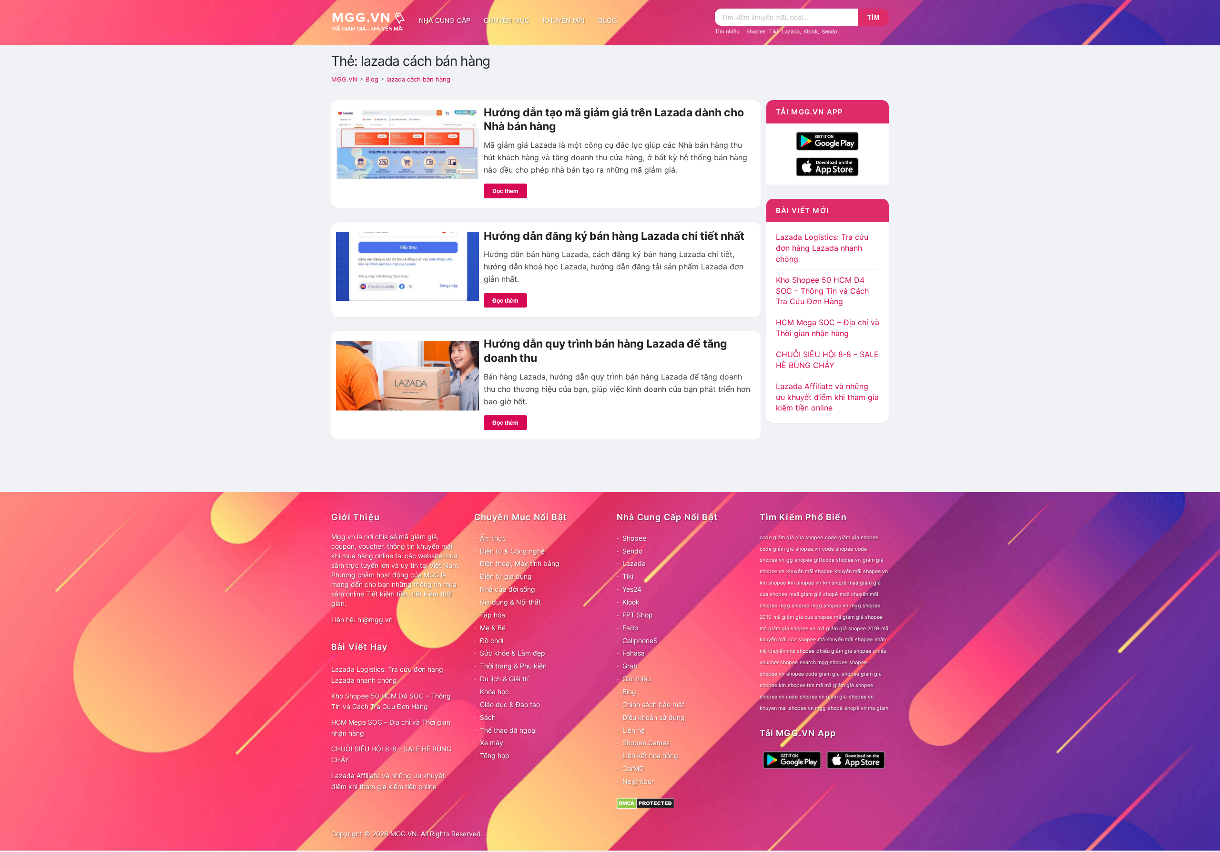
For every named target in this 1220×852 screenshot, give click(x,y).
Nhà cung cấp (444, 20)
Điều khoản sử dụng (653, 717)
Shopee (755, 31)
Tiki (773, 31)
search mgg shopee (823, 662)
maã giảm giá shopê (813, 594)
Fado (630, 628)
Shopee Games (646, 743)
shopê (835, 708)
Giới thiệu (636, 679)
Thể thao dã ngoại (508, 730)
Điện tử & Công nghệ (512, 551)
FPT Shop (637, 615)
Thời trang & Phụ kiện (513, 666)
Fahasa (633, 653)
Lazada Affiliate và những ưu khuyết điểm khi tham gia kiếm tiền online (827, 397)
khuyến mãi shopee (809, 571)
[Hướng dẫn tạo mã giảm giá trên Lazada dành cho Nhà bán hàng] (407, 143)
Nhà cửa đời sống (507, 589)
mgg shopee (794, 606)
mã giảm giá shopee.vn (787, 629)
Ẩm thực (493, 538)
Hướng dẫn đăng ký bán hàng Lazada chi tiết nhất (614, 236)
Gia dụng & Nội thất (510, 602)
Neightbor (638, 781)
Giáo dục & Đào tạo (510, 704)
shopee (858, 662)
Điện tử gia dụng (506, 576)
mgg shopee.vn (829, 606)
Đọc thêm (505, 190)
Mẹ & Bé (493, 628)
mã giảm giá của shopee (802, 617)
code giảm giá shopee (851, 537)
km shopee (773, 583)
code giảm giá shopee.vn (790, 549)
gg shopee (799, 560)
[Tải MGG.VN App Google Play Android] (827, 140)
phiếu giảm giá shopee (843, 651)
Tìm (873, 17)
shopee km (773, 685)
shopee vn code (779, 697)
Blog (607, 20)
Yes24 (631, 589)
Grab (630, 666)
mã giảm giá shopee (858, 617)
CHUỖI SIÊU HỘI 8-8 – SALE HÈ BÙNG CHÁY (391, 754)
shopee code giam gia (813, 674)
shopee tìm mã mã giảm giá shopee (830, 685)
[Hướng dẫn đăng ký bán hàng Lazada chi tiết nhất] (407, 265)
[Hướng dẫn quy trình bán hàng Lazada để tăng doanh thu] (407, 375)
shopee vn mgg (807, 708)
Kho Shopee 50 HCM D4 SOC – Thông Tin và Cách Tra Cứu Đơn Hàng (822, 291)
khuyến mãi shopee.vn (861, 571)
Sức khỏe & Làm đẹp (512, 653)
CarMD (633, 768)
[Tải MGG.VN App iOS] (827, 166)
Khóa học (494, 692)
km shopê (834, 583)
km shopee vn (804, 583)
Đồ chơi (491, 640)
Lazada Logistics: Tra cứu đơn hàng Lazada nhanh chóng (822, 248)
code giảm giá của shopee (791, 537)
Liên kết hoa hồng (650, 755)
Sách (488, 717)
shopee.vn (772, 674)
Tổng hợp (494, 755)
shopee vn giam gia (823, 697)
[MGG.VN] (371, 20)
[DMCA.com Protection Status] (645, 803)
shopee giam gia (862, 674)
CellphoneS (640, 640)
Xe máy (491, 743)
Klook (810, 31)
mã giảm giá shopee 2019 (848, 629)
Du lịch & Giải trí (504, 679)
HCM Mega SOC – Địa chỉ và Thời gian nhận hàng (390, 727)
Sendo (829, 31)
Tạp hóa (492, 615)
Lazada (791, 31)
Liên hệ (633, 730)
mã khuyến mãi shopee (845, 639)
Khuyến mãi (564, 20)
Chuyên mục (506, 20)
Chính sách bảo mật (653, 704)
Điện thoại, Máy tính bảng (519, 563)
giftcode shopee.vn (837, 560)
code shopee (837, 549)
